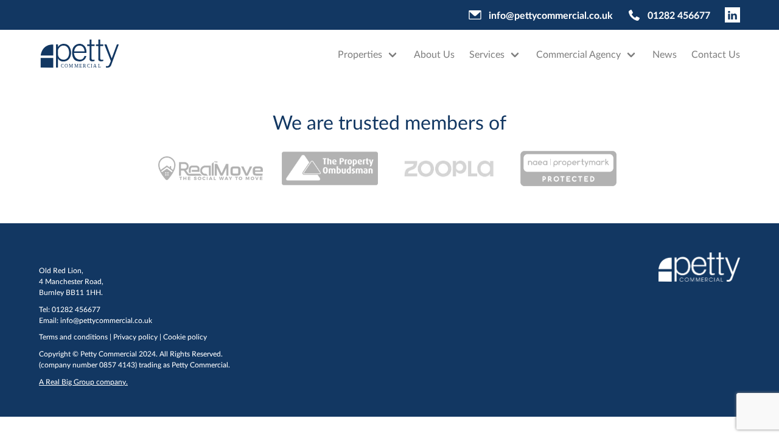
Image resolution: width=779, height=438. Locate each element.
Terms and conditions (73, 336)
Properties (360, 54)
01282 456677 (679, 15)
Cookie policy (185, 336)
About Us (434, 54)
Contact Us (715, 54)
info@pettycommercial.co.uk (551, 15)
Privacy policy (135, 336)
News (664, 54)
